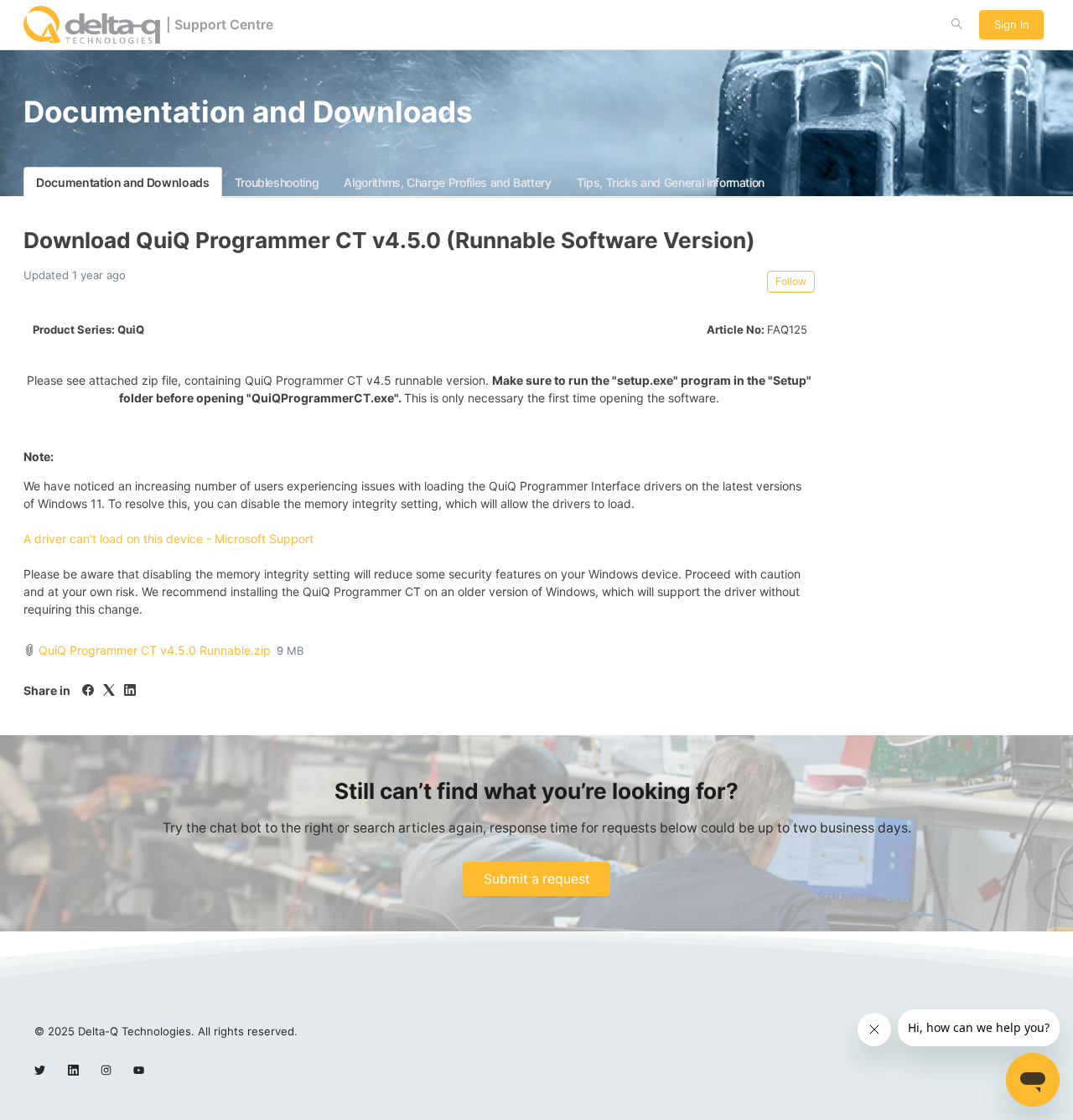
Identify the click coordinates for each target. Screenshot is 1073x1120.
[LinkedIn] (130, 691)
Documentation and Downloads (123, 182)
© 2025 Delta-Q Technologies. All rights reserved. (166, 1031)
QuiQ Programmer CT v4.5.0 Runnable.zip (155, 650)
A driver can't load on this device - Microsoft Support (168, 538)
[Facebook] (88, 691)
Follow (790, 281)
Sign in (1011, 24)
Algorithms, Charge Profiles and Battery (447, 182)
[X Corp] (109, 691)
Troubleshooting (277, 182)
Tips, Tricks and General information (671, 182)
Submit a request (537, 879)
